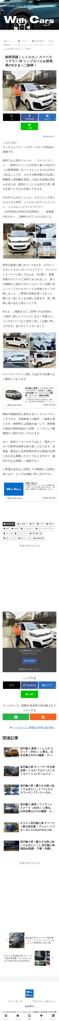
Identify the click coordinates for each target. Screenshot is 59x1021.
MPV (51, 524)
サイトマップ (15, 1001)
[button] (53, 638)
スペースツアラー (46, 529)
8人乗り (23, 524)
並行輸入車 (37, 533)
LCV (42, 524)
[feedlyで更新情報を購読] (16, 717)
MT (7, 529)
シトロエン (28, 529)
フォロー (31, 660)
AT (33, 524)
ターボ (9, 533)
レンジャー (22, 533)
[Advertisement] (29, 578)
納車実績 (10, 524)
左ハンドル (26, 538)
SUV (16, 529)
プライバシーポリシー (43, 1001)
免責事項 (29, 1006)
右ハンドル (11, 538)
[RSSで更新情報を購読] (43, 717)
